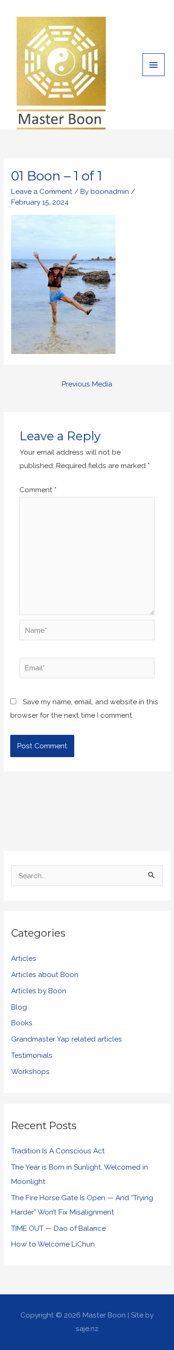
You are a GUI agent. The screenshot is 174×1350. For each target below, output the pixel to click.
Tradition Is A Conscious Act (58, 1150)
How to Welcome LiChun (53, 1244)
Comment (38, 489)
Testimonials (31, 1055)
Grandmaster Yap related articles (66, 1039)
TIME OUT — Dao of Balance (58, 1228)
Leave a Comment (41, 191)
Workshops (30, 1071)
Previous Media (87, 383)
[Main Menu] (153, 64)
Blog (19, 1007)
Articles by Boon (38, 990)
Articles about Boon (44, 974)
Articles (23, 958)
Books (21, 1022)
